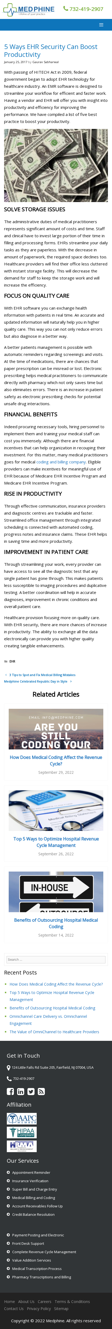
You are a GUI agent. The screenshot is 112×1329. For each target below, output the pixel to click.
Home (9, 1301)
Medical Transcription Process (37, 1268)
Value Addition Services (31, 1260)
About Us (26, 1301)
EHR (12, 661)
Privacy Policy (39, 1308)
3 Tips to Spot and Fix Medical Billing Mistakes (42, 675)
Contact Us (14, 1308)
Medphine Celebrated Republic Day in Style (35, 681)
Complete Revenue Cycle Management (44, 1251)
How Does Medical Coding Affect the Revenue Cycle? (56, 760)
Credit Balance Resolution (33, 1214)
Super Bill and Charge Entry (34, 1189)
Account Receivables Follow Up (37, 1206)
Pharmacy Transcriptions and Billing (41, 1277)
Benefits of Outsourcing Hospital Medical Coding (52, 1007)
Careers (44, 1301)
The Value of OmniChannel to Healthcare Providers (54, 1031)
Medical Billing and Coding (33, 1197)
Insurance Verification (30, 1180)
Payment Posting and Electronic (38, 1235)
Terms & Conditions (72, 1301)
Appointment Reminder (31, 1172)
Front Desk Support (28, 1243)
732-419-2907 (86, 8)
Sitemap (61, 1308)
